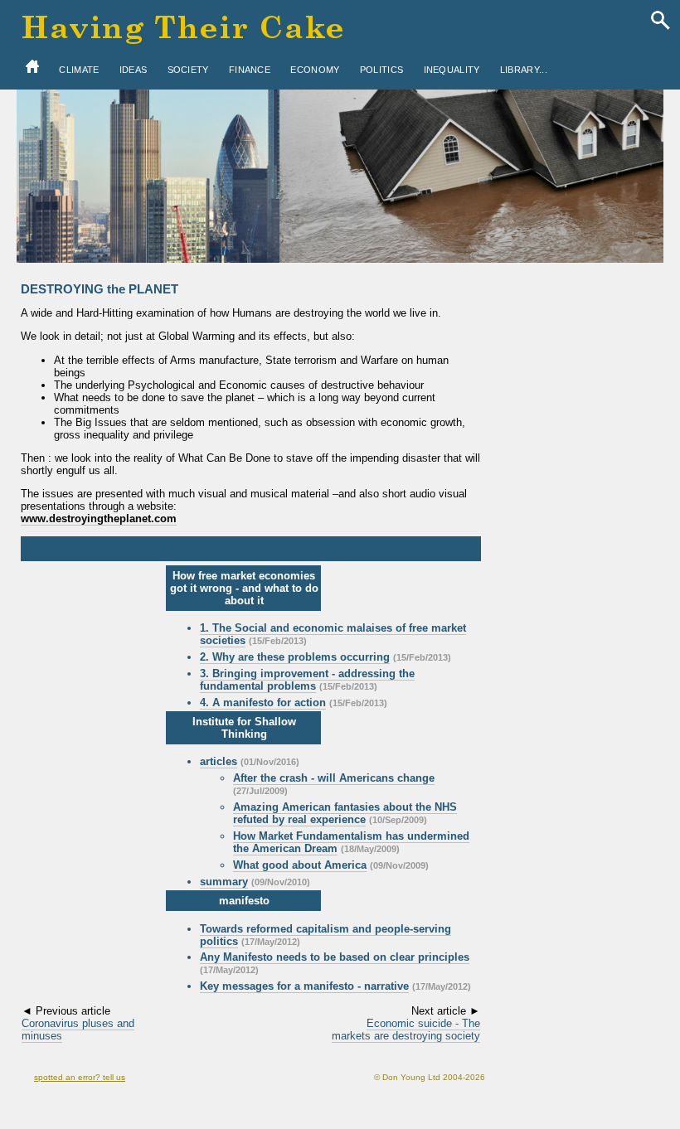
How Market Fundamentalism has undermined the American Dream (351, 842)
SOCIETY (188, 70)
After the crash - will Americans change (334, 778)
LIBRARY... (523, 70)
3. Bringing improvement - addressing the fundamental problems (307, 679)
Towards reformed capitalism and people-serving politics (325, 935)
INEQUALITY (452, 70)
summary (224, 881)
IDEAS (133, 70)
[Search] (660, 21)
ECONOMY (314, 70)
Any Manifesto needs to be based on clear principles (334, 957)
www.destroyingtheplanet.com (99, 518)
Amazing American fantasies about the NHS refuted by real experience (345, 813)
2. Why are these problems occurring (295, 657)
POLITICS (381, 70)
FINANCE (249, 70)
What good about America (300, 865)
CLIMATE (79, 70)
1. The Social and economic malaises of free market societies (333, 634)
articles (218, 761)
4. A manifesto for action (263, 702)
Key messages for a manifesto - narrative (304, 986)
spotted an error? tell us (79, 1077)
